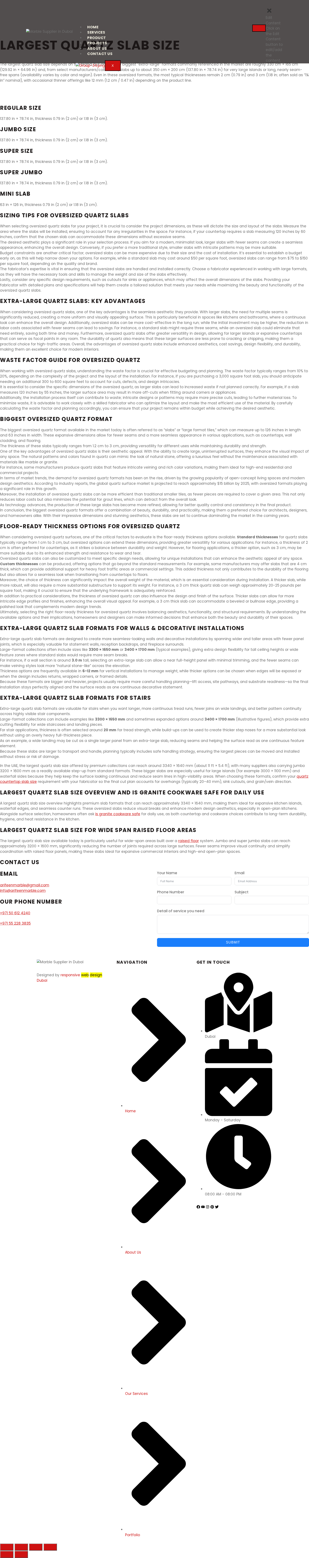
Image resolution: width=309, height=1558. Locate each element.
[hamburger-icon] (259, 28)
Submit (233, 942)
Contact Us (99, 53)
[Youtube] (203, 1207)
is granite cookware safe (117, 813)
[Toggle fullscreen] (35, 1547)
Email (239, 872)
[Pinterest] (212, 1207)
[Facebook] (198, 1207)
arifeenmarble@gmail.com (24, 885)
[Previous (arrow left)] (6, 1554)
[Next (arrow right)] (21, 1554)
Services (96, 32)
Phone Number (170, 892)
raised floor (188, 840)
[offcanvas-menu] (282, 4)
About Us (97, 48)
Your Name (167, 872)
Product (96, 37)
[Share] (21, 1547)
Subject (241, 892)
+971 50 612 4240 (15, 913)
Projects (97, 43)
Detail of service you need (180, 910)
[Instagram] (207, 1207)
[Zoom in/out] (50, 1547)
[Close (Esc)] (6, 1547)
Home (92, 27)
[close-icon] (269, 12)
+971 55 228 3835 (15, 923)
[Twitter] (217, 1207)
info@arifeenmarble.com (23, 890)
